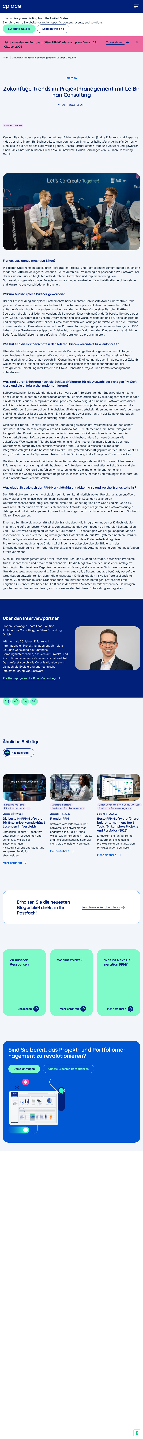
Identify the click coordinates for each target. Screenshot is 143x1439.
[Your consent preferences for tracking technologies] (137, 1433)
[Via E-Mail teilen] (7, 701)
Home (6, 57)
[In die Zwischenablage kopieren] (16, 701)
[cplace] (12, 6)
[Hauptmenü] (136, 6)
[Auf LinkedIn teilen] (25, 701)
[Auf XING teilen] (34, 701)
